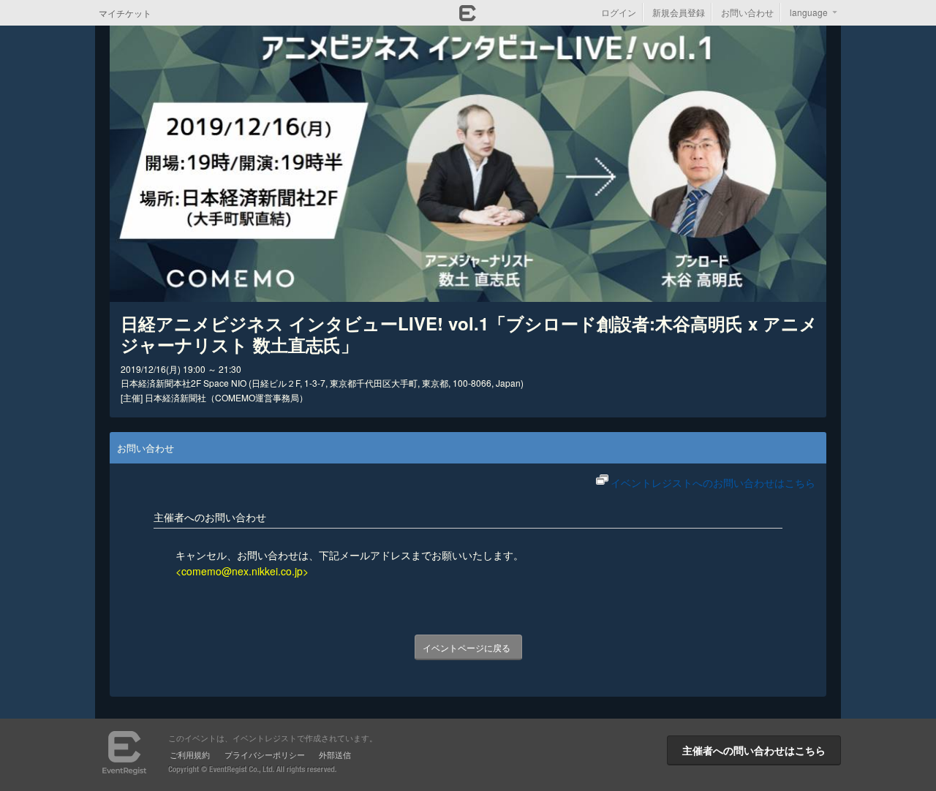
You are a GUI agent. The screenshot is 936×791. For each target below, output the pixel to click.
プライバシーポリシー (264, 754)
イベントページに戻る (466, 647)
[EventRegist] (467, 17)
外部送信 (335, 754)
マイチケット (125, 13)
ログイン (618, 12)
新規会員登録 (678, 12)
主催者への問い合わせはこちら (754, 750)
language (809, 12)
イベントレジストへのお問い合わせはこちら (713, 482)
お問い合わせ (747, 12)
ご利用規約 (190, 754)
